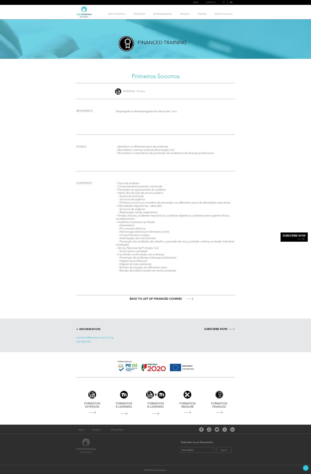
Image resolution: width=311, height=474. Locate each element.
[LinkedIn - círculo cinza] (232, 429)
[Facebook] (201, 429)
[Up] (306, 468)
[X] (224, 429)
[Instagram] (209, 429)
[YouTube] (217, 429)
